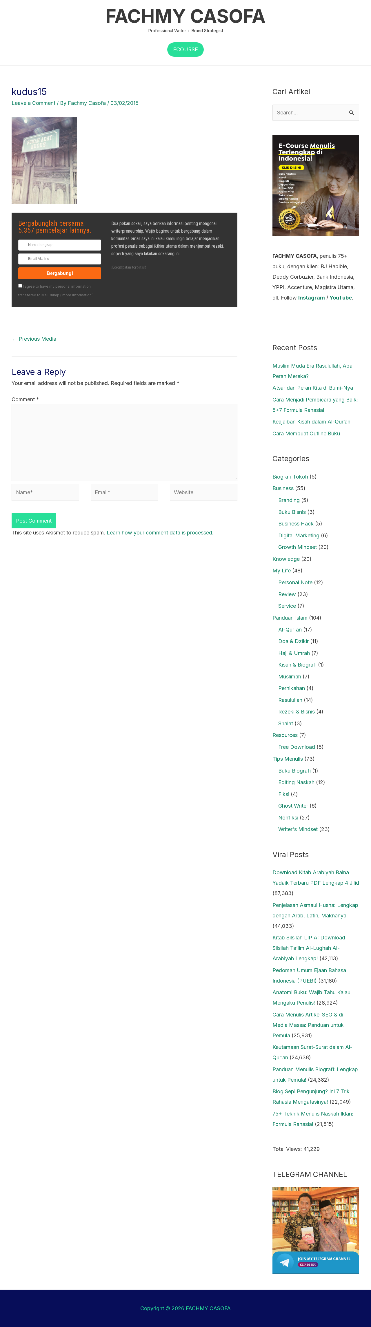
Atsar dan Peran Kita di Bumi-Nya (312, 388)
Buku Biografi (294, 771)
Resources (285, 735)
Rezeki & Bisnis (296, 712)
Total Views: (287, 1149)
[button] (185, 49)
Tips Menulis (287, 759)
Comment (25, 399)
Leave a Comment (33, 103)
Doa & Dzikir (293, 641)
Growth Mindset (297, 547)
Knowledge (286, 559)
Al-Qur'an (290, 630)
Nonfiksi (288, 818)
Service (287, 606)
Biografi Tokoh (290, 477)
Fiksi (283, 794)
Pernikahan (291, 688)
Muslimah (289, 676)
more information (77, 295)
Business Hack (296, 524)
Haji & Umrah (294, 653)
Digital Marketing (298, 535)
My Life (281, 570)
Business (283, 488)
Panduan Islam (290, 618)
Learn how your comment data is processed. (160, 533)
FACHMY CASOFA (185, 16)
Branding (289, 500)
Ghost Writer (293, 806)
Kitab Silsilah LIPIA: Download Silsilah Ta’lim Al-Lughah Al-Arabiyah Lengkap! (308, 947)
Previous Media (34, 339)
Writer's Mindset (298, 829)
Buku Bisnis (292, 512)
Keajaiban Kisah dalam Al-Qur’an (311, 422)
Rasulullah (290, 700)
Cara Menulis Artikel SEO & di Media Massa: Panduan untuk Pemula (308, 1025)
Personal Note (295, 582)
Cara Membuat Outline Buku (306, 433)
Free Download (296, 747)
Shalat (285, 723)
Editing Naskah (296, 782)
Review (287, 594)
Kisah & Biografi (297, 665)
